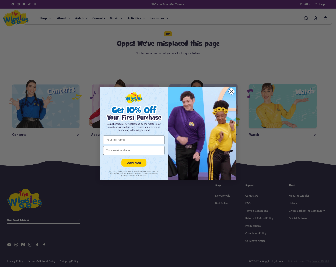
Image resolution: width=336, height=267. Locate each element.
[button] (134, 162)
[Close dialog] (231, 91)
